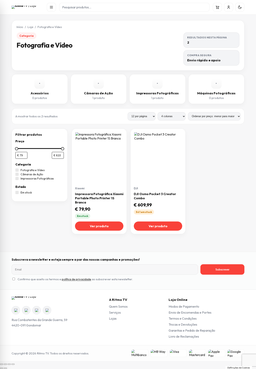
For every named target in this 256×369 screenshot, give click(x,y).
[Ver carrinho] (217, 7)
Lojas (113, 318)
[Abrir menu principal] (51, 7)
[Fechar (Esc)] (13, 364)
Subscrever (222, 269)
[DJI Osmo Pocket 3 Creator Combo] (158, 156)
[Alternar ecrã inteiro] (5, 364)
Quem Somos (118, 306)
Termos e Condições (183, 318)
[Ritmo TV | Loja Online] (28, 7)
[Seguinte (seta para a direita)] (5, 368)
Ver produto (99, 226)
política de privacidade (76, 279)
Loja (30, 27)
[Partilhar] (9, 364)
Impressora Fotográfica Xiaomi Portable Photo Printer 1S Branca (99, 198)
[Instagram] (26, 310)
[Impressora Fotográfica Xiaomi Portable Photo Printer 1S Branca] (99, 156)
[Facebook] (16, 310)
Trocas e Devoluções (183, 324)
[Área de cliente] (228, 7)
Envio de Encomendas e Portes (190, 312)
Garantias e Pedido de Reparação (192, 330)
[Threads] (36, 310)
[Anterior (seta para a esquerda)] (1, 368)
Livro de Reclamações (184, 336)
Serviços (115, 312)
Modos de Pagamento (184, 306)
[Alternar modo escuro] (239, 7)
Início (20, 27)
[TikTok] (47, 310)
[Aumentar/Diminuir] (1, 364)
